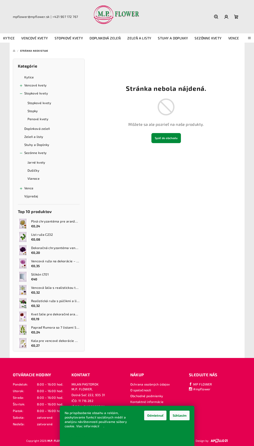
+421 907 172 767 (65, 16)
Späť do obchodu (166, 138)
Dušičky (34, 170)
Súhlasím (180, 415)
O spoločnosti (140, 390)
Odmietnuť (155, 415)
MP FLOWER (202, 384)
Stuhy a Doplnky (36, 145)
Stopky (33, 111)
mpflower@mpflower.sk (31, 16)
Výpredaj (31, 196)
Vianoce (34, 178)
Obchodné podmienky (146, 396)
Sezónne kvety (35, 153)
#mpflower (201, 389)
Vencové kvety (35, 85)
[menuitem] (9, 38)
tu (101, 426)
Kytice (29, 77)
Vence (29, 188)
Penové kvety (38, 119)
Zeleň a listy (33, 136)
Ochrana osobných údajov (150, 384)
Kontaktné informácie (147, 402)
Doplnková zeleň (37, 128)
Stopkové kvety (36, 93)
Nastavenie (77, 436)
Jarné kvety (36, 162)
